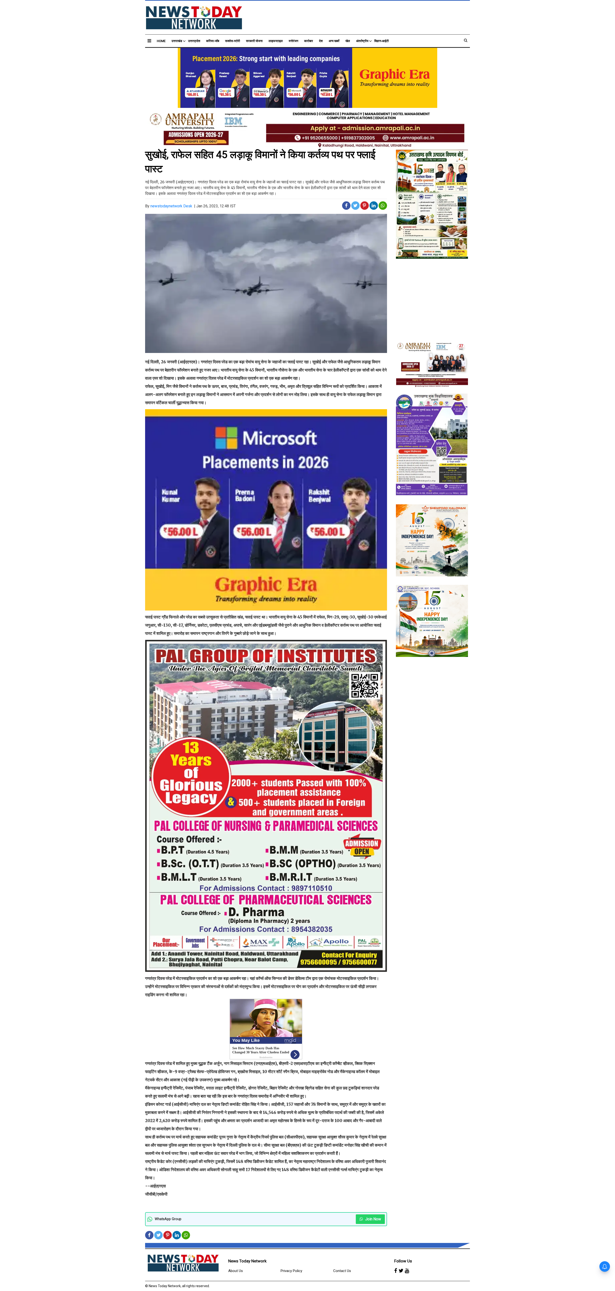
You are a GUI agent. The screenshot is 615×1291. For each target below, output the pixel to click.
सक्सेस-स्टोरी (232, 41)
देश (321, 41)
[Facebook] (395, 1271)
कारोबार (308, 41)
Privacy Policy (291, 1271)
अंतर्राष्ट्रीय (362, 41)
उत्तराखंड (177, 41)
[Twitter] (401, 1271)
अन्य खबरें (334, 41)
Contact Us (342, 1271)
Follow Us (403, 1261)
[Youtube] (407, 1271)
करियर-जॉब (212, 41)
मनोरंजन (293, 41)
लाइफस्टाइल (276, 41)
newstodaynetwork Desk (171, 206)
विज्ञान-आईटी (381, 41)
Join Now (372, 1219)
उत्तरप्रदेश (194, 41)
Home (161, 41)
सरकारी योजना (254, 41)
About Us (235, 1271)
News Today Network (247, 1261)
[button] (149, 40)
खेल (347, 41)
